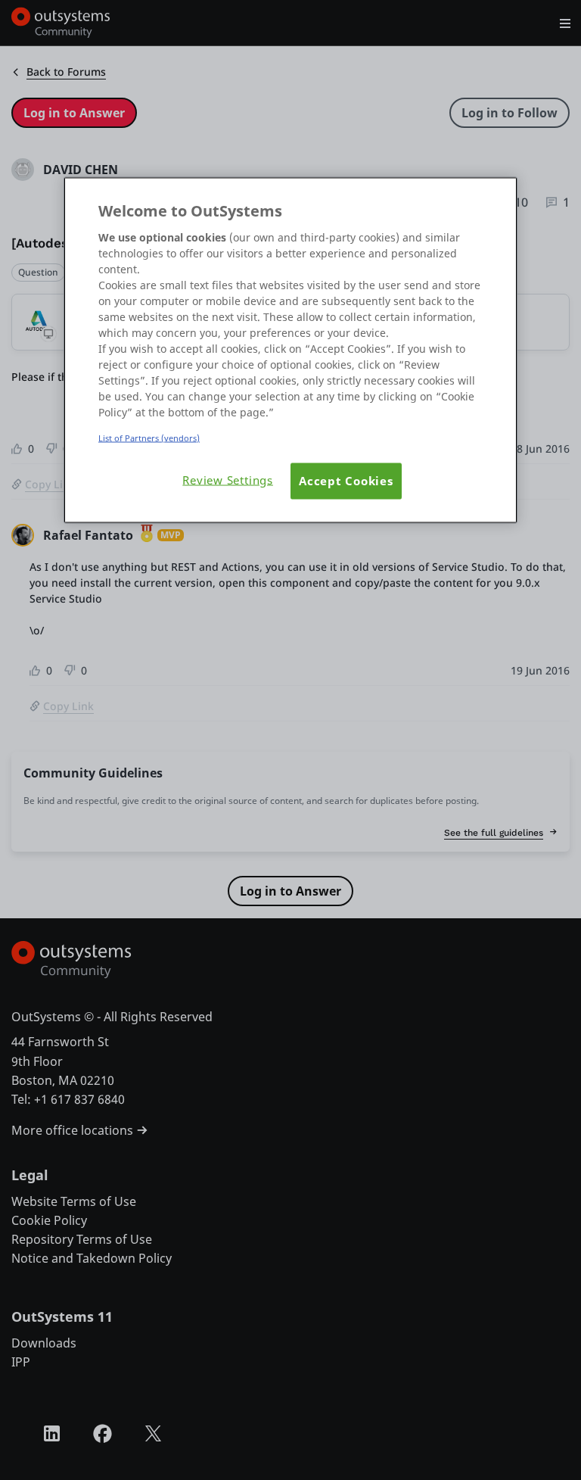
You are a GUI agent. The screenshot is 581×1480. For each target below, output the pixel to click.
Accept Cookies (346, 481)
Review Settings (227, 480)
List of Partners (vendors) (149, 438)
